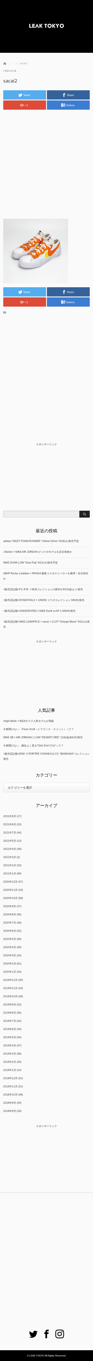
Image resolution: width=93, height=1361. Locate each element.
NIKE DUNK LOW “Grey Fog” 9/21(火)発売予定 (30, 562)
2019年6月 (9, 1029)
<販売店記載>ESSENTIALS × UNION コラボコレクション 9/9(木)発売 (43, 600)
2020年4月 (9, 947)
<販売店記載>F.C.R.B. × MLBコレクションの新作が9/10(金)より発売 (43, 589)
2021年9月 (9, 816)
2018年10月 (10, 1094)
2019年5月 (9, 1037)
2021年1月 (9, 873)
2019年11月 (10, 988)
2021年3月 (9, 857)
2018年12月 (10, 1078)
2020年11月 (10, 889)
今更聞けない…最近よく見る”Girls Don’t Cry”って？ (33, 745)
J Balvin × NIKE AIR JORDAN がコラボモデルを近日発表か (37, 551)
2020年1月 (9, 971)
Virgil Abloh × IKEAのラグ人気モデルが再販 (28, 721)
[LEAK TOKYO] (46, 26)
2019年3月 (9, 1053)
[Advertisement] (46, 160)
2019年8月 (9, 1012)
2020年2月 (9, 963)
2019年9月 (9, 1004)
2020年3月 (9, 955)
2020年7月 (9, 922)
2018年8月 (9, 1111)
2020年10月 (10, 898)
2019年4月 (9, 1045)
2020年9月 (9, 906)
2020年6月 (9, 930)
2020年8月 (9, 914)
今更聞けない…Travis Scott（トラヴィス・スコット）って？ (38, 729)
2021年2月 (9, 865)
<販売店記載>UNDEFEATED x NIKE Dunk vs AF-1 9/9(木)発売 (39, 610)
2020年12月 (10, 881)
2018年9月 (9, 1102)
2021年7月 (9, 832)
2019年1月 (9, 1070)
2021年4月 (9, 849)
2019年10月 (10, 996)
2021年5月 (9, 840)
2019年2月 (9, 1061)
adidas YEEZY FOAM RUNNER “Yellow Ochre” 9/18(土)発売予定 (41, 541)
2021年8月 (9, 824)
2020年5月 (9, 939)
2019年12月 (10, 980)
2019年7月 (9, 1020)
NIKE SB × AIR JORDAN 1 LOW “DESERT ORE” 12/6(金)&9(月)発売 (43, 737)
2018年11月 (10, 1086)
